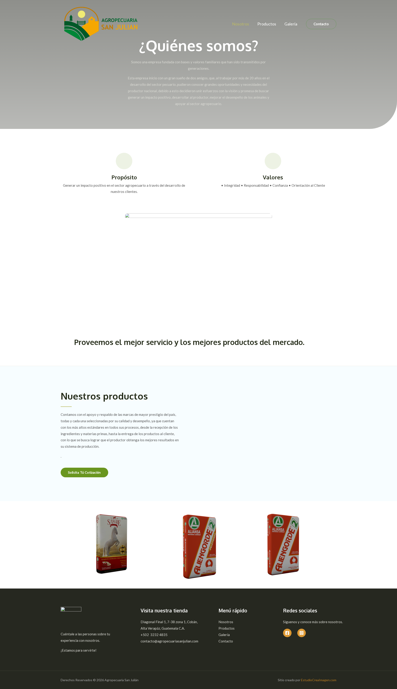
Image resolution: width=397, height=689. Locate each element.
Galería (290, 23)
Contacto (225, 641)
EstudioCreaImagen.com (318, 680)
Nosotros (240, 23)
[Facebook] (287, 633)
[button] (84, 472)
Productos (266, 23)
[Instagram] (301, 633)
